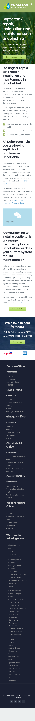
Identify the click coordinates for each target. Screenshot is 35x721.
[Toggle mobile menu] (31, 4)
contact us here (22, 303)
